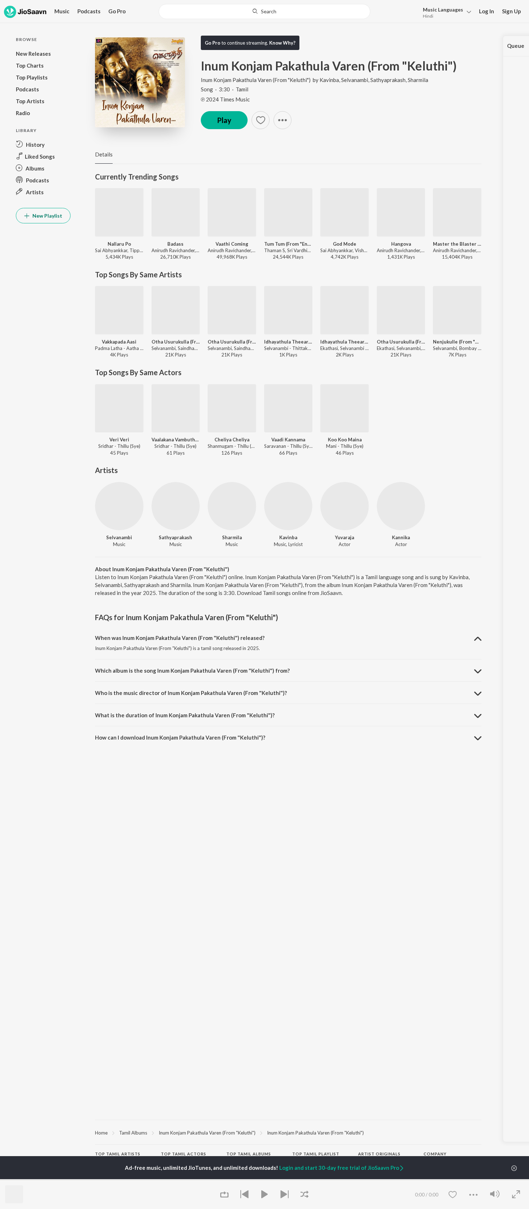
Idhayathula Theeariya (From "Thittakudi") (344, 342)
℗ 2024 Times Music (225, 99)
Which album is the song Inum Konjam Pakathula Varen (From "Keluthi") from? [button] (192, 670)
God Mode (344, 244)
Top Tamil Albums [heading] (248, 1153)
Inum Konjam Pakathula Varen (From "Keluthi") (256, 80)
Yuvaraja (344, 537)
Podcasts (88, 11)
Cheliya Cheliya (231, 439)
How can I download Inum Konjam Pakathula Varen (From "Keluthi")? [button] (180, 737)
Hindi (428, 16)
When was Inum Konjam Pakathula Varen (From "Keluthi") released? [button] (179, 638)
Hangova (401, 244)
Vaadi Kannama (288, 439)
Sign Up (511, 11)
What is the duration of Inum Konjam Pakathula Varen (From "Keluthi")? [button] (185, 715)
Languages (443, 9)
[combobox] (264, 11)
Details (104, 154)
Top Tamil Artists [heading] (117, 1153)
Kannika (401, 537)
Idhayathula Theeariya (288, 342)
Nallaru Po (119, 244)
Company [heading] (435, 1153)
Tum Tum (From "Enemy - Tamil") (288, 244)
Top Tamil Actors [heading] (183, 1153)
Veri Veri (119, 439)
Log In (486, 11)
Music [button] (61, 11)
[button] (445, 12)
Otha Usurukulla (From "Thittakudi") (176, 342)
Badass (175, 244)
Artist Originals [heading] (379, 1153)
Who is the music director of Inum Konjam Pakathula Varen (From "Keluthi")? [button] (191, 693)
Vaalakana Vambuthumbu (176, 439)
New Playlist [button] (46, 216)
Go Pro (117, 11)
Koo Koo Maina (345, 439)
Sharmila (418, 80)
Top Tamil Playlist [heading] (315, 1153)
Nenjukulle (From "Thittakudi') (457, 342)
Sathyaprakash (388, 80)
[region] (288, 1132)
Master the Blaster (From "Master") (457, 244)
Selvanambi (354, 80)
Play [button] (224, 120)
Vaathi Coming (232, 244)
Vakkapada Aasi (119, 342)
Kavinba (329, 80)
